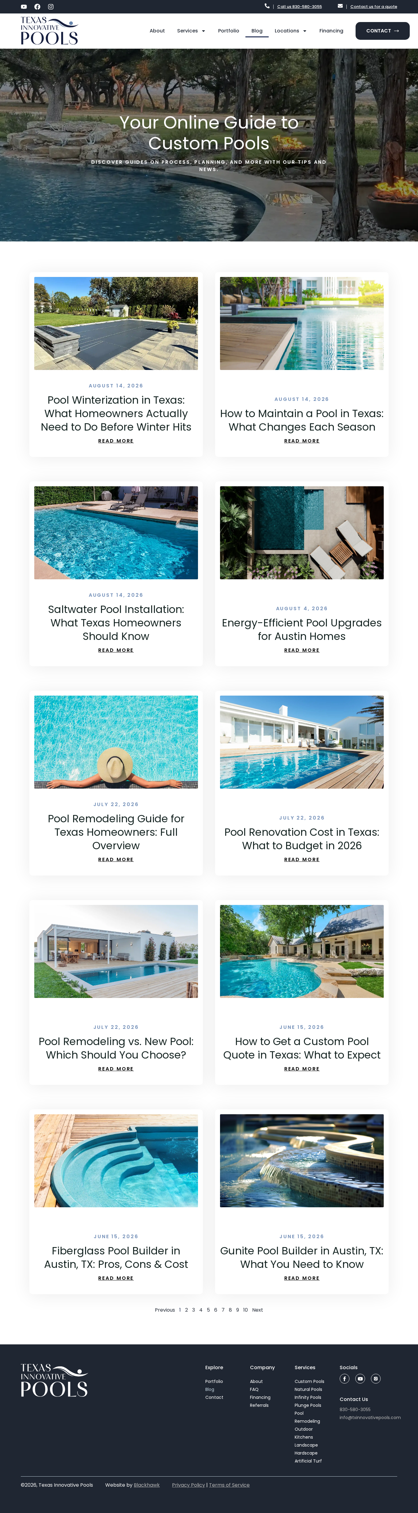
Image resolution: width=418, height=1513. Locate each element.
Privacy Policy (188, 1485)
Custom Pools (309, 1381)
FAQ (254, 1389)
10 (245, 1309)
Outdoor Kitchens (304, 1433)
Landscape (306, 1445)
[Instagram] (51, 7)
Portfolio (228, 30)
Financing (331, 30)
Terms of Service (229, 1485)
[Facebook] (37, 7)
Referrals (259, 1405)
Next (257, 1309)
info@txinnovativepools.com (370, 1417)
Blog (257, 30)
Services (187, 30)
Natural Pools (308, 1389)
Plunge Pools (308, 1405)
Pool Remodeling (307, 1417)
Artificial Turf (308, 1461)
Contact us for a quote (373, 6)
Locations (287, 30)
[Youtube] (24, 7)
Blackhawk (147, 1485)
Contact (214, 1397)
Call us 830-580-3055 (299, 6)
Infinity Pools (308, 1397)
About (157, 30)
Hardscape (306, 1453)
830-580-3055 (355, 1410)
